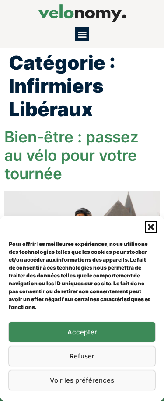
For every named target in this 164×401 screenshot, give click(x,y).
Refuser (82, 356)
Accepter (82, 332)
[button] (151, 227)
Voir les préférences (82, 380)
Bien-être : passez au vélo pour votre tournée (71, 155)
